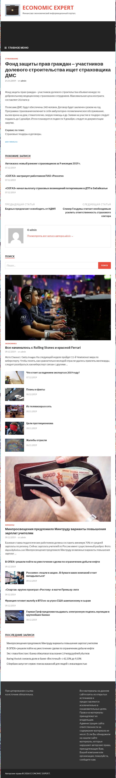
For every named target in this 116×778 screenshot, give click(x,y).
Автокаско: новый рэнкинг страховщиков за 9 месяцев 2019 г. (43, 163)
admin (23, 81)
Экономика (11, 343)
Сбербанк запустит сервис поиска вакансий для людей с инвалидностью (47, 663)
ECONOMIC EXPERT (48, 7)
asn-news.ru (11, 141)
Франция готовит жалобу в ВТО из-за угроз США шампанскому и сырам (48, 600)
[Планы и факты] (14, 400)
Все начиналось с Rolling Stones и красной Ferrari (43, 347)
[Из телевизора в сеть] (14, 416)
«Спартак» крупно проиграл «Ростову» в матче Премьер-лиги (42, 589)
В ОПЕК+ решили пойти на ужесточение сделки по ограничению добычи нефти (52, 561)
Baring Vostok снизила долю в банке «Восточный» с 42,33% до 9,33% (44, 658)
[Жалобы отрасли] (14, 450)
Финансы (9, 525)
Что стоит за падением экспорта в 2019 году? (53, 372)
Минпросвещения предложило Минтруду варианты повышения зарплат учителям (52, 643)
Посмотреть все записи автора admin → (50, 235)
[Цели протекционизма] (14, 433)
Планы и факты (35, 389)
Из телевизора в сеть (39, 406)
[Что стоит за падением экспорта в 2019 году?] (14, 383)
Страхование (11, 59)
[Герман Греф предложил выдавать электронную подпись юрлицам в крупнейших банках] (14, 622)
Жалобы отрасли (36, 440)
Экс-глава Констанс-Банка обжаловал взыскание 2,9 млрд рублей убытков (48, 653)
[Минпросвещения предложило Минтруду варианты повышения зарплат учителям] (58, 522)
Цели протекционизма (39, 423)
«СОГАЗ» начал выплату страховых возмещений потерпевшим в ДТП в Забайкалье (56, 188)
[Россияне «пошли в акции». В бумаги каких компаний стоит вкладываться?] (14, 583)
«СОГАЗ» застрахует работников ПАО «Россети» (34, 175)
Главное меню (18, 47)
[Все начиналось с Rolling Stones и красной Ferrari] (58, 340)
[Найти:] (58, 265)
